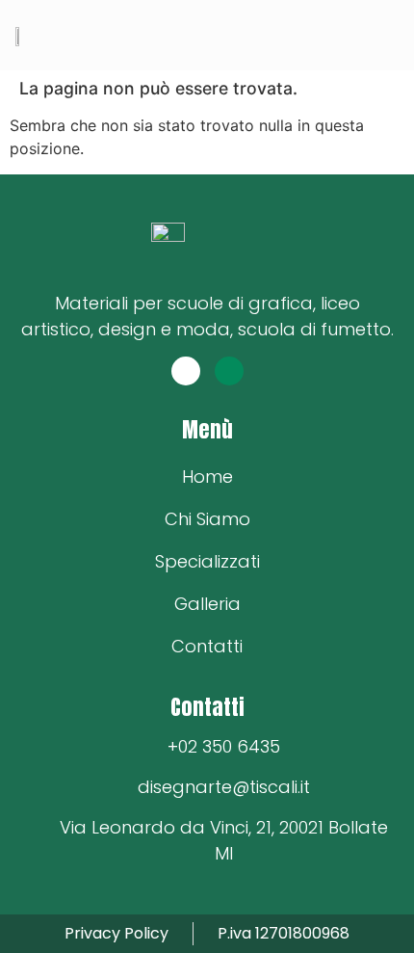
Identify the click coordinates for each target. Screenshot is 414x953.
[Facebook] (185, 371)
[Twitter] (229, 371)
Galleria (207, 604)
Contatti (207, 646)
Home (207, 476)
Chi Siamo (207, 519)
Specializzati (207, 561)
